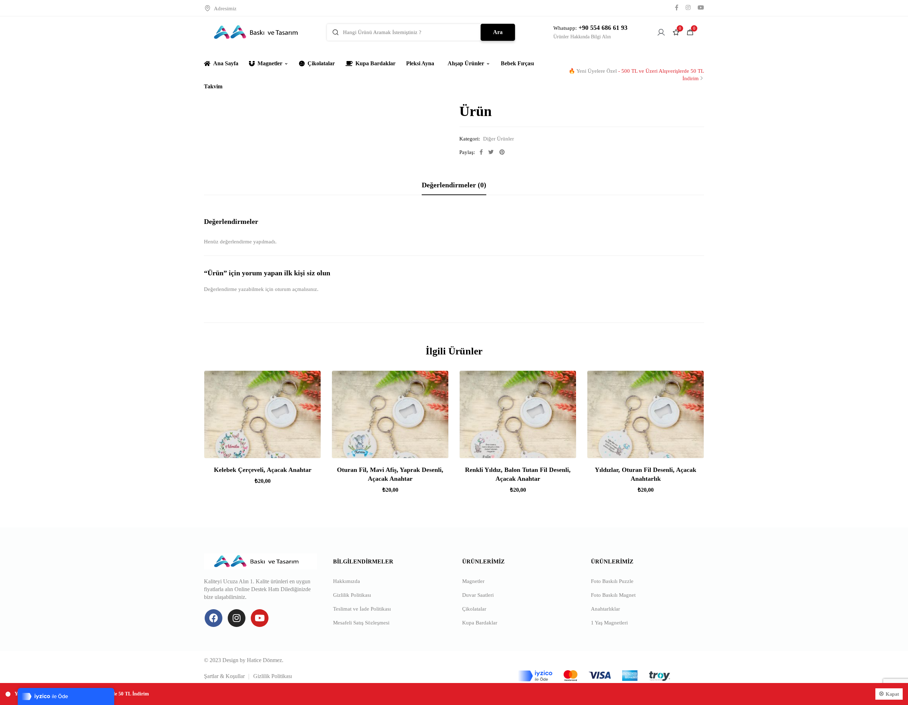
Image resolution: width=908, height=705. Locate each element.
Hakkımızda (346, 581)
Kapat (892, 694)
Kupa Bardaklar (375, 63)
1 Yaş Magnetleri (609, 623)
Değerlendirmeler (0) (454, 185)
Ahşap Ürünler (466, 63)
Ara (498, 32)
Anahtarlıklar (605, 609)
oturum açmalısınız (296, 289)
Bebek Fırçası (517, 63)
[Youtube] (259, 618)
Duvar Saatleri (478, 595)
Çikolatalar (321, 63)
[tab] (454, 185)
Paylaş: (467, 152)
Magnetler (270, 63)
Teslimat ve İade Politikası (362, 609)
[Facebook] (213, 618)
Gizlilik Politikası (352, 595)
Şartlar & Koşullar (224, 676)
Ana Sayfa (225, 63)
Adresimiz (225, 8)
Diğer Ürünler (498, 139)
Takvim (213, 86)
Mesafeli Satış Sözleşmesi (361, 623)
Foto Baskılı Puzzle (612, 581)
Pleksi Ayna (420, 63)
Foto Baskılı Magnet (613, 595)
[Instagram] (236, 618)
